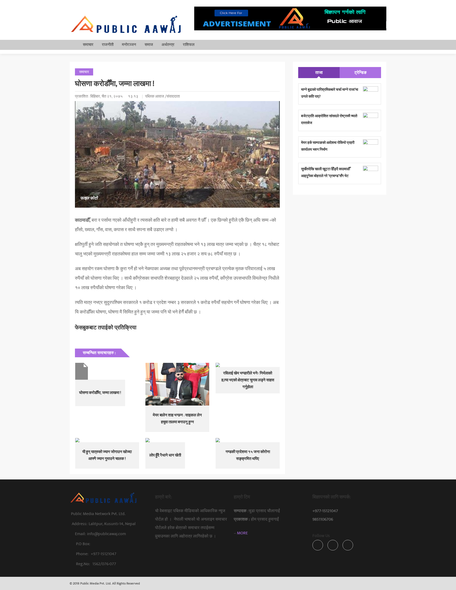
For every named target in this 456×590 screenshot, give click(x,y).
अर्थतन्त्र (168, 45)
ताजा (319, 72)
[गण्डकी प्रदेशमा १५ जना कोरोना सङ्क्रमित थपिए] (247, 440)
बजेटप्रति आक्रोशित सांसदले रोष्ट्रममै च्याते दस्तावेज (329, 119)
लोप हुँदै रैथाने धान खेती (165, 455)
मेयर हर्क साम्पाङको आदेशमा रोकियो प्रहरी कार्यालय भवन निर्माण (327, 146)
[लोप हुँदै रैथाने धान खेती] (177, 440)
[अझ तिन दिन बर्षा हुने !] (107, 371)
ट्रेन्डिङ (360, 72)
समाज (149, 45)
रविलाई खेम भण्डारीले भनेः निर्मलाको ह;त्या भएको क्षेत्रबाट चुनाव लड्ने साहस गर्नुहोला (247, 380)
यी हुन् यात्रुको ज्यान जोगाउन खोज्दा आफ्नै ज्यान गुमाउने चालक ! (107, 455)
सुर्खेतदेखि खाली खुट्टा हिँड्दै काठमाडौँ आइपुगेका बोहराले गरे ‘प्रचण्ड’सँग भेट (325, 172)
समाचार (88, 45)
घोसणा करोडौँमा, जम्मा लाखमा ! (100, 392)
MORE (242, 533)
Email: (100, 533)
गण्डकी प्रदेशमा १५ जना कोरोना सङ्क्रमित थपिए (248, 455)
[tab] (319, 72)
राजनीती (107, 45)
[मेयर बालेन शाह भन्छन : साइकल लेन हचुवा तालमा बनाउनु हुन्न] (177, 384)
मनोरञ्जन (129, 45)
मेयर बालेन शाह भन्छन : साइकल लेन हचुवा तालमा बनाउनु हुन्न (177, 418)
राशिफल (188, 45)
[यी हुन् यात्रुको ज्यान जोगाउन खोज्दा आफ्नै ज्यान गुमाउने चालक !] (107, 440)
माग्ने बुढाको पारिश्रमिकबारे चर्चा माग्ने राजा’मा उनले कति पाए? (329, 93)
